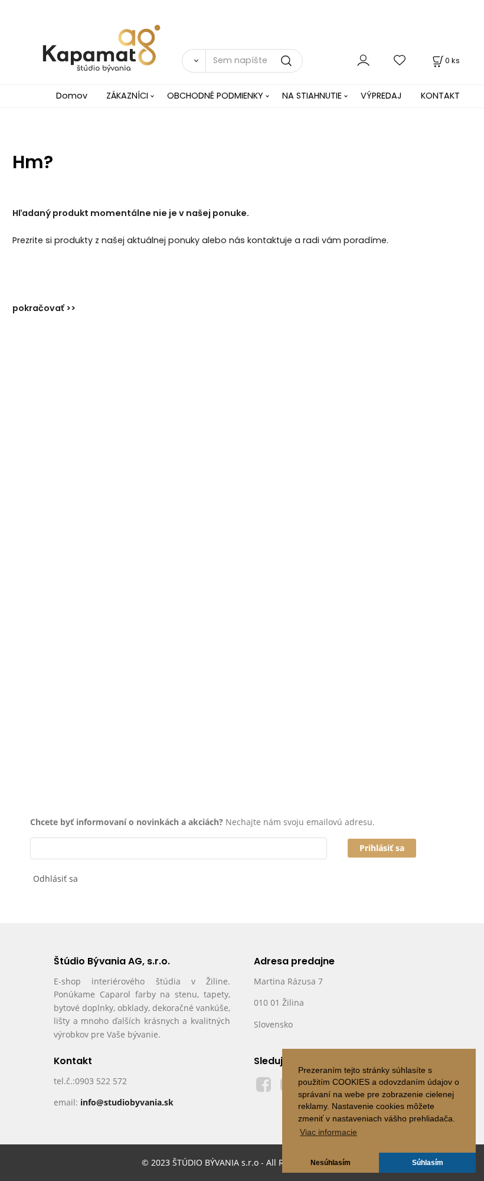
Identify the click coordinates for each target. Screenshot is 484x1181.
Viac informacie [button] (328, 1132)
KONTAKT (440, 96)
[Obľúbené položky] (400, 60)
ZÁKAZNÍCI (127, 96)
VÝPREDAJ (381, 96)
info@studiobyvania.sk (127, 1102)
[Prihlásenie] (363, 60)
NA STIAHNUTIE (312, 96)
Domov (71, 96)
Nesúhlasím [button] (330, 1163)
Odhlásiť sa (55, 878)
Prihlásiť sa (381, 847)
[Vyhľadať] (193, 61)
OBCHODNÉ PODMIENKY (215, 96)
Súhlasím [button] (427, 1163)
